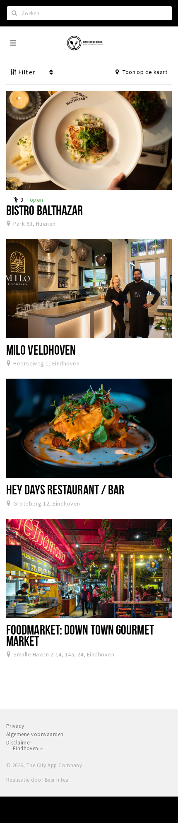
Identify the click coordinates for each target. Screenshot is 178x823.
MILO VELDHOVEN (41, 350)
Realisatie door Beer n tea (37, 779)
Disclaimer (18, 742)
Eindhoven (26, 748)
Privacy (15, 726)
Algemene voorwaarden (35, 734)
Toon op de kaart (144, 72)
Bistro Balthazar (44, 210)
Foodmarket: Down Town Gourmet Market (80, 635)
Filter (26, 72)
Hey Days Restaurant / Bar (65, 489)
